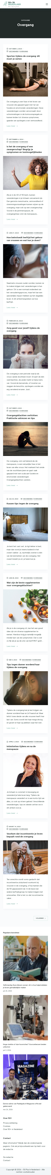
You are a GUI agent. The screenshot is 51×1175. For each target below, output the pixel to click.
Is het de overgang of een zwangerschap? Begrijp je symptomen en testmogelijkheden (24, 149)
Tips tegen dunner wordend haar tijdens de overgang (23, 666)
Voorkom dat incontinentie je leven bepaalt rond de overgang (25, 835)
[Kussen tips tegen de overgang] (25, 524)
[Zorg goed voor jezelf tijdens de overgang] (25, 352)
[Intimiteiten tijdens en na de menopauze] (25, 770)
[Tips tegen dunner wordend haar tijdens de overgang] (25, 688)
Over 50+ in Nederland (12, 1129)
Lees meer (11, 126)
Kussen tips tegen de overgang (22, 503)
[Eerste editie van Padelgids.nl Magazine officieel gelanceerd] (25, 1076)
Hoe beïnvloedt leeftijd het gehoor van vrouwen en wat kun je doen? (24, 239)
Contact (6, 1160)
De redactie (8, 1157)
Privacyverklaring (10, 1123)
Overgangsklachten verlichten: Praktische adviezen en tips (22, 416)
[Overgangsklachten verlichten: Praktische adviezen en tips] (25, 439)
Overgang (24, 51)
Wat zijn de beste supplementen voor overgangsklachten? (23, 584)
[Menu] (47, 4)
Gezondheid (13, 51)
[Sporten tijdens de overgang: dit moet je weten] (25, 80)
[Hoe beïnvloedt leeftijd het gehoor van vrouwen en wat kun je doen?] (25, 261)
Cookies (6, 1126)
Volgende (40, 918)
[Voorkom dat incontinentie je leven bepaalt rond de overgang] (25, 857)
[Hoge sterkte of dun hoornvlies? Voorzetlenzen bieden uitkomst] (25, 1017)
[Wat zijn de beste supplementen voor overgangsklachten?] (25, 606)
